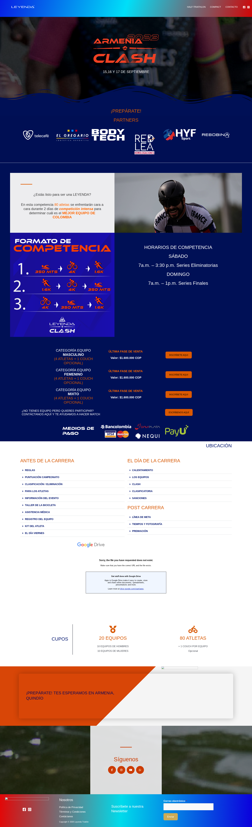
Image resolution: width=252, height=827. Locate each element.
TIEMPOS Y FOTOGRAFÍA (147, 524)
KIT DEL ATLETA (34, 526)
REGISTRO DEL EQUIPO (39, 519)
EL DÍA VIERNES (34, 533)
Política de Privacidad (71, 807)
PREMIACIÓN (140, 531)
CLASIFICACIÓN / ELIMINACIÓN (43, 484)
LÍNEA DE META (141, 517)
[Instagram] (248, 7)
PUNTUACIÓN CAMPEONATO (42, 477)
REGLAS (30, 470)
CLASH (136, 484)
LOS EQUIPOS (140, 477)
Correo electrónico (175, 801)
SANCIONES (139, 498)
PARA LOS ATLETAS (37, 491)
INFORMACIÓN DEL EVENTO (42, 498)
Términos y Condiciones (72, 811)
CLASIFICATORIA (142, 491)
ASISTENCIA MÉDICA (37, 512)
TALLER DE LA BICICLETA (40, 505)
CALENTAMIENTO (142, 470)
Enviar (170, 816)
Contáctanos (66, 816)
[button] (72, 470)
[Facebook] (244, 7)
